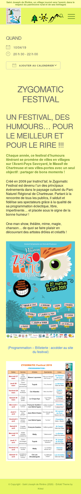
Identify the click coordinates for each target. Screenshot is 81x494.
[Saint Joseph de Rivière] (33, 16)
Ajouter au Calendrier (36, 65)
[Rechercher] (59, 16)
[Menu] (69, 16)
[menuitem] (59, 16)
